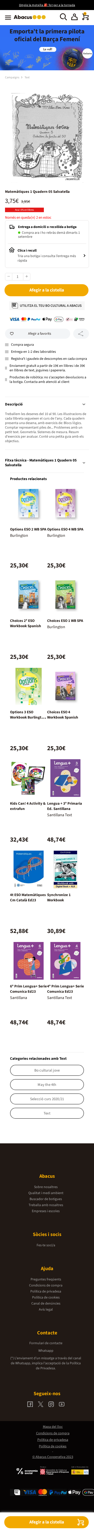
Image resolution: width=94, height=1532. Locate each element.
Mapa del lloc (53, 1426)
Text (27, 77)
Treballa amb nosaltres (46, 1205)
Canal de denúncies (45, 1303)
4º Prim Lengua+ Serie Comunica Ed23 (65, 989)
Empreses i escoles (46, 1211)
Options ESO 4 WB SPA (65, 529)
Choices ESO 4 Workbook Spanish (62, 715)
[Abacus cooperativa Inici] (31, 19)
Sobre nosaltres (46, 1187)
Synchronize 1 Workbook (59, 897)
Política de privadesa (45, 1291)
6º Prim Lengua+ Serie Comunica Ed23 (28, 989)
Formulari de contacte (45, 1343)
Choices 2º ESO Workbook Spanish (25, 623)
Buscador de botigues (46, 1199)
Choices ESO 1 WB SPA (65, 620)
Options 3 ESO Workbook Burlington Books (28, 717)
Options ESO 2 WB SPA (28, 529)
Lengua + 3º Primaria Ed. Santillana (64, 806)
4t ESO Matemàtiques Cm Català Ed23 (28, 897)
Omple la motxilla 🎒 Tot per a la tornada (47, 5)
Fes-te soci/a (46, 1245)
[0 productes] (85, 19)
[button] (74, 17)
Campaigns (12, 77)
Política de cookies (46, 1297)
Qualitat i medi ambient (45, 1193)
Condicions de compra (45, 1285)
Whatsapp (45, 1350)
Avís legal (46, 1309)
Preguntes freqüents (46, 1279)
